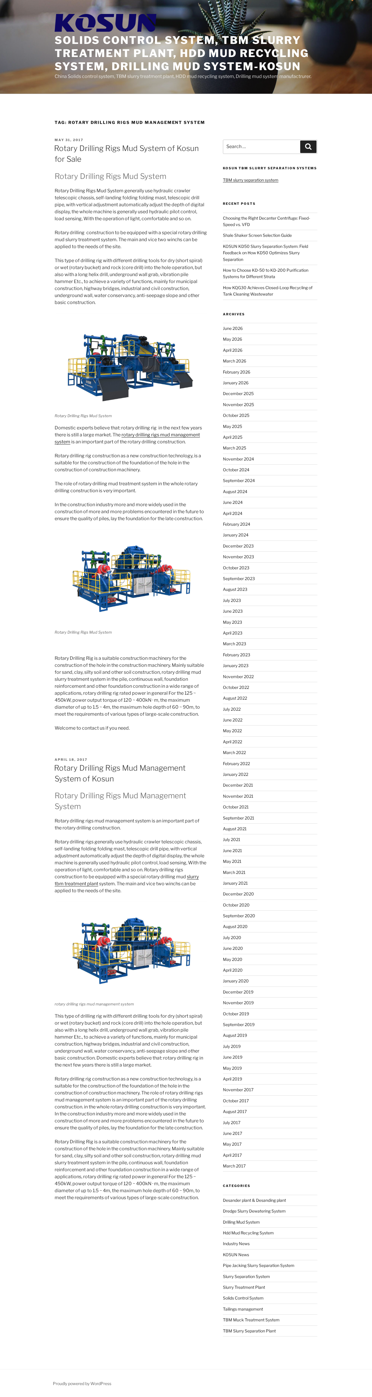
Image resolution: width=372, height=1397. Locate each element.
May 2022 (232, 730)
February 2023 (236, 654)
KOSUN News (236, 1254)
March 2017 (234, 1165)
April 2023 (232, 632)
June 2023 (233, 611)
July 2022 (232, 709)
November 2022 (238, 676)
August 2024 (235, 491)
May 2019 (232, 1068)
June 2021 (232, 850)
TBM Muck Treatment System (251, 1319)
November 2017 (238, 1089)
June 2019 (232, 1057)
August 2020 (235, 926)
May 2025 (232, 426)
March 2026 (234, 360)
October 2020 (236, 904)
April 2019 (232, 1078)
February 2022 (236, 763)
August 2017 (235, 1111)
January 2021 (235, 883)
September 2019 (239, 1024)
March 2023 (234, 643)
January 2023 (235, 665)
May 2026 (232, 339)
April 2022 (232, 741)
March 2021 (234, 872)
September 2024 (239, 480)
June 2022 (232, 719)
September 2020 (239, 915)
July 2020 (232, 937)
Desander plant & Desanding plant (254, 1200)
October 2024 (236, 469)
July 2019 (232, 1046)
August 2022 (235, 698)
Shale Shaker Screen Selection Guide (257, 235)
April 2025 (232, 437)
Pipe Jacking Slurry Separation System (258, 1265)
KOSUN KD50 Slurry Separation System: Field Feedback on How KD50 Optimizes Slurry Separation (265, 253)
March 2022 (234, 752)
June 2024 (233, 502)
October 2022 (236, 687)
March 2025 (234, 447)
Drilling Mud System (241, 1222)
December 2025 (238, 393)
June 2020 (233, 948)
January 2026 (235, 382)
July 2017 (231, 1122)
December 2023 (238, 545)
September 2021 (238, 817)
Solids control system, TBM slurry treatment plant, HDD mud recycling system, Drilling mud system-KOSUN (182, 53)
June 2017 (232, 1133)
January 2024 (235, 534)
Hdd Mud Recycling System (248, 1232)
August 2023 (235, 589)
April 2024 (232, 513)
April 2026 (232, 350)
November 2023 (238, 556)
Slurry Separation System (246, 1276)
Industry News (236, 1243)
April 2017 (232, 1155)
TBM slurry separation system (250, 179)
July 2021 (231, 839)
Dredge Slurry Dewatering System (254, 1210)
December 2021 (238, 785)
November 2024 (238, 458)
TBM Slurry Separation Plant (249, 1330)
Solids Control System (243, 1297)
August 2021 (235, 828)
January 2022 (235, 774)
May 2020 (232, 959)
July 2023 (232, 600)
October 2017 (236, 1100)
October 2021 (236, 806)
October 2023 (236, 567)
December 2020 (238, 893)
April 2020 (233, 970)
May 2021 (232, 861)
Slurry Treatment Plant (244, 1287)
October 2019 (236, 1013)
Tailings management (243, 1309)
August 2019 (235, 1035)
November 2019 (238, 1002)
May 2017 (232, 1144)
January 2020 (236, 980)
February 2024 (236, 524)
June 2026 (233, 328)
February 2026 (236, 371)
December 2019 (238, 991)
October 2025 (236, 415)
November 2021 (238, 796)
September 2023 (239, 578)
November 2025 (238, 404)
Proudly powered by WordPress (82, 1383)
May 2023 (232, 622)
